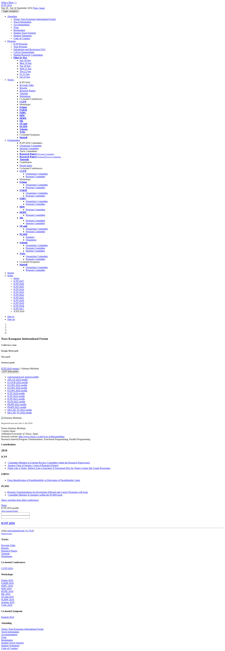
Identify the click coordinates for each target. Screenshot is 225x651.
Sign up (11, 319)
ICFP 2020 (18, 300)
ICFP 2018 (18, 306)
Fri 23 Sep (25, 74)
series (16, 368)
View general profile (9, 511)
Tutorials (24, 93)
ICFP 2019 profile (16, 396)
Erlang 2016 (7, 580)
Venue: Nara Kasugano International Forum (34, 19)
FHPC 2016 (7, 586)
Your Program (20, 46)
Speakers (30, 237)
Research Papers (28, 90)
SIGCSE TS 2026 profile (19, 412)
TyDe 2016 (6, 605)
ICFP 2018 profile (16, 393)
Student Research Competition (28, 55)
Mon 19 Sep (26, 63)
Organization (13, 140)
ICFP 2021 (18, 297)
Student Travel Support (24, 33)
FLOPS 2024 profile (17, 388)
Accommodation (21, 24)
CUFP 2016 (7, 568)
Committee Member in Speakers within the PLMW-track (35, 495)
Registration (19, 30)
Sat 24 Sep (25, 77)
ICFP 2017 (18, 308)
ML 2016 (5, 594)
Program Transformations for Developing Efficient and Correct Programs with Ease (47, 492)
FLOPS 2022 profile (17, 385)
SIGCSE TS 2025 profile (19, 410)
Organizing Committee (31, 145)
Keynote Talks (27, 85)
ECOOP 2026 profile (17, 382)
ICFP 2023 (18, 292)
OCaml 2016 (7, 597)
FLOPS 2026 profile (17, 390)
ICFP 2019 (18, 303)
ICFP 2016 (6, 368)
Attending (12, 16)
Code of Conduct (21, 38)
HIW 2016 (6, 588)
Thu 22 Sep (25, 71)
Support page (6, 533)
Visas (16, 27)
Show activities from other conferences (20, 500)
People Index (26, 165)
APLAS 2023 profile (17, 379)
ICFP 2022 (18, 295)
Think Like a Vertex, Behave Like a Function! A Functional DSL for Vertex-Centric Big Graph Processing (58, 468)
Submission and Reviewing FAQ (29, 49)
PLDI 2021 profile (16, 401)
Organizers (31, 240)
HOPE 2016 (7, 591)
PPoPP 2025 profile (16, 407)
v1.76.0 (29, 530)
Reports (23, 88)
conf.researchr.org (15, 530)
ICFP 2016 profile (10, 371)
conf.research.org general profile (23, 377)
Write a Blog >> (9, 2)
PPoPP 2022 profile (16, 404)
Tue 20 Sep (25, 66)
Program (11, 41)
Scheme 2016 (7, 602)
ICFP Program (20, 44)
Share (4, 505)
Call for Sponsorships (23, 52)
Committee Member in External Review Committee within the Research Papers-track (49, 462)
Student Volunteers (22, 35)
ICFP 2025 (18, 286)
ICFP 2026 (18, 284)
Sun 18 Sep (25, 60)
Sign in (10, 316)
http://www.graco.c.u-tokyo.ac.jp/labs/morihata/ (41, 436)
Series (16, 278)
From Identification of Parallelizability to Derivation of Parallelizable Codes (43, 480)
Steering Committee (29, 148)
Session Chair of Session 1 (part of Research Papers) (33, 465)
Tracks (10, 79)
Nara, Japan (39, 8)
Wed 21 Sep (25, 68)
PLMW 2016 (7, 599)
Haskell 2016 (7, 617)
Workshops (25, 96)
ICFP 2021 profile (16, 399)
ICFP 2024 (18, 289)
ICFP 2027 (18, 281)
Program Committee (35, 176)
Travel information (22, 22)
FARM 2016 (7, 583)
